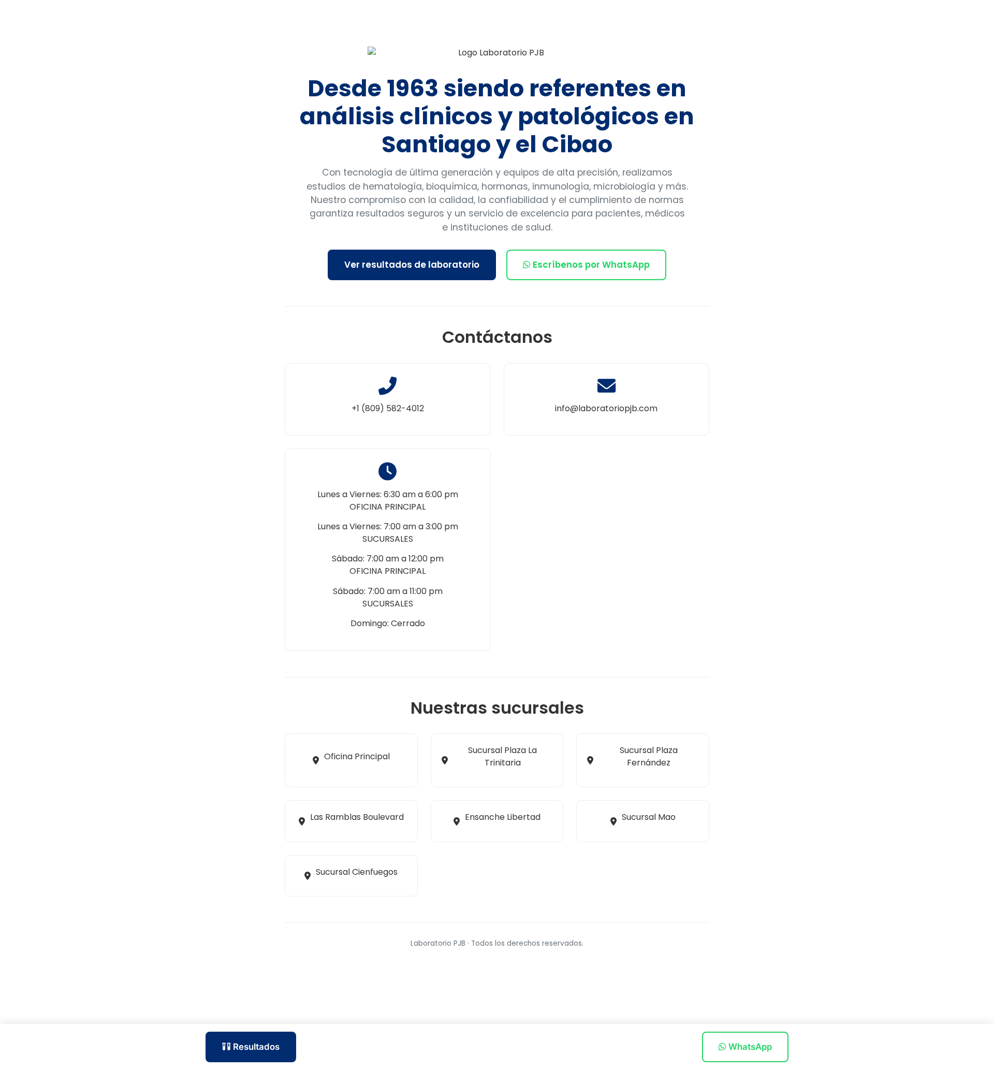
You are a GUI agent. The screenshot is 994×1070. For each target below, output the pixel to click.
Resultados (255, 1047)
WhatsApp (749, 1047)
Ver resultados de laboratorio (411, 264)
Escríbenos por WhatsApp (590, 264)
